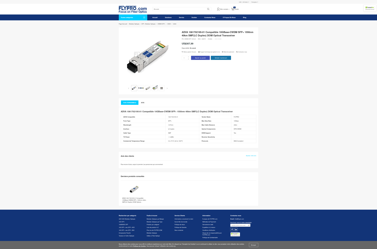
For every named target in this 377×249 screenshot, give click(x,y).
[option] (134, 88)
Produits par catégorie (153, 224)
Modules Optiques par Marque (155, 219)
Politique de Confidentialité (210, 237)
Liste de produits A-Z (153, 227)
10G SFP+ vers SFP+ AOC (127, 227)
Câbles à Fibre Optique (153, 236)
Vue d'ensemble (129, 102)
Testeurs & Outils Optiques (126, 236)
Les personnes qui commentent (153, 164)
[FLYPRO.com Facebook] (232, 229)
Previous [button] (129, 88)
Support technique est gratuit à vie (210, 52)
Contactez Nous (209, 17)
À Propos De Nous (229, 17)
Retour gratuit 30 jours (189, 52)
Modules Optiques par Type (154, 222)
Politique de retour (180, 224)
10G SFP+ (122, 222)
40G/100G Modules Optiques (127, 219)
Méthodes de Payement (209, 222)
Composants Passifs (125, 233)
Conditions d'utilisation (208, 230)
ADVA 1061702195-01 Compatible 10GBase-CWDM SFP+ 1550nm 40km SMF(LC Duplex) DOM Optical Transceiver (134, 200)
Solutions (168, 17)
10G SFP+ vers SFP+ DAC (126, 230)
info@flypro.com (239, 219)
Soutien (194, 17)
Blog (244, 17)
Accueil (154, 17)
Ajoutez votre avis (251, 156)
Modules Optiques (152, 233)
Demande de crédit (207, 224)
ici (174, 246)
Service (181, 17)
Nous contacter (179, 230)
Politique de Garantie (180, 227)
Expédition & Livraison (208, 227)
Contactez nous (242, 52)
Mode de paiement (229, 52)
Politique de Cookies (139, 246)
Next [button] (166, 88)
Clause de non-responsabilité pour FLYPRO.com (212, 234)
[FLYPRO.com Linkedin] (236, 229)
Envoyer (253, 245)
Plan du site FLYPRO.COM (154, 230)
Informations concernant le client (184, 219)
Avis (142, 102)
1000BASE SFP (123, 224)
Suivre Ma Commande (181, 222)
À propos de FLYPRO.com (209, 219)
